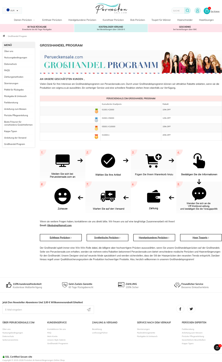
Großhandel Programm (57, 343)
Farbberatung (11, 102)
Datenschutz (10, 64)
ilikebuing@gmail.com (59, 225)
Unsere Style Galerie (56, 340)
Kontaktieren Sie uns (56, 329)
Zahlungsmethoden (13, 77)
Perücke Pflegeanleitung (16, 115)
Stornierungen (11, 83)
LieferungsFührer (100, 332)
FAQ (49, 332)
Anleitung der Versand (15, 137)
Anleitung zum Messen (15, 109)
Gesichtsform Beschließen (194, 340)
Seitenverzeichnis (10, 340)
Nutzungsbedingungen (15, 57)
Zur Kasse (215, 11)
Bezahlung (97, 329)
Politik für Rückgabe (14, 89)
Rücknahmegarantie (146, 332)
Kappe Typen (10, 131)
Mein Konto (52, 336)
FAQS (7, 70)
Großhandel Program (17, 36)
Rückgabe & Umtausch (15, 96)
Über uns (8, 51)
